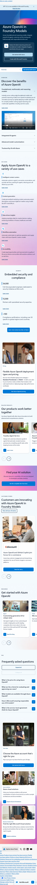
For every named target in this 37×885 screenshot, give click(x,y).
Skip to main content (6, 1)
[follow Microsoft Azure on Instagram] (24, 849)
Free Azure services (22, 855)
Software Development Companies (10, 863)
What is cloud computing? (7, 869)
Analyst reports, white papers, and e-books (20, 867)
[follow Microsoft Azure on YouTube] (31, 849)
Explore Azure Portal (12, 849)
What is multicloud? (20, 869)
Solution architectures (31, 859)
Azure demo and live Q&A (12, 861)
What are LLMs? (31, 871)
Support (2, 861)
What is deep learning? (11, 871)
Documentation (8, 865)
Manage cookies (4, 882)
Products (6, 855)
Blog (14, 865)
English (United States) (6, 876)
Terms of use (12, 882)
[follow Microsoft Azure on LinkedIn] (28, 849)
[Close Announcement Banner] (33, 6)
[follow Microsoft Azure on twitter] (21, 849)
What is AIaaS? (22, 871)
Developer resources (22, 865)
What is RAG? (15, 874)
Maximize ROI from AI (25, 857)
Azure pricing (13, 855)
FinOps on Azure (14, 857)
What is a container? (5, 874)
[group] (16, 437)
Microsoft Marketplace (26, 863)
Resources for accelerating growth (15, 859)
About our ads (4, 884)
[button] (11, 70)
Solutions (2, 859)
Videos (34, 867)
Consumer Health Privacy (7, 880)
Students (30, 865)
